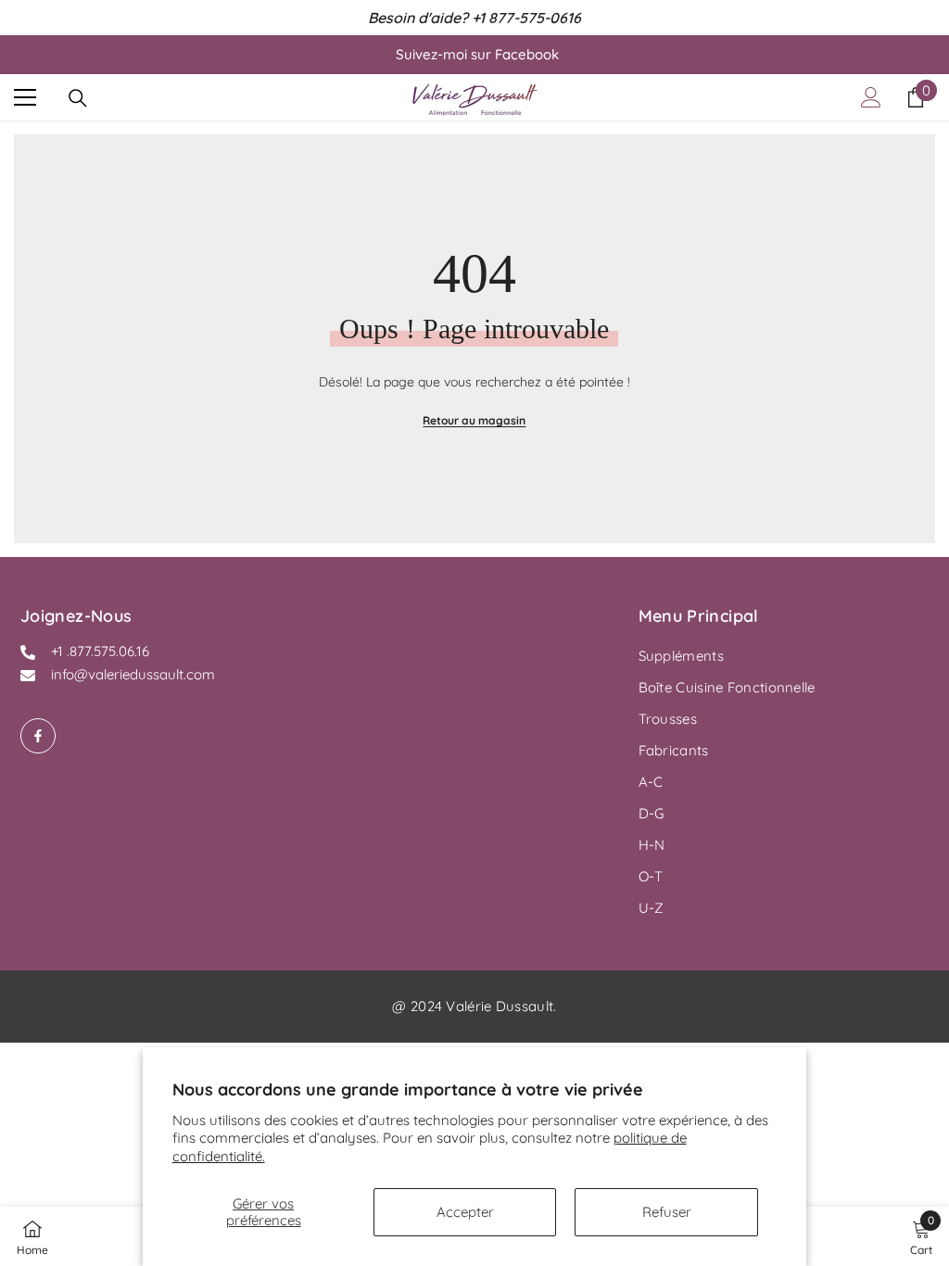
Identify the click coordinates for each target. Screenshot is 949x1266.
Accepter (465, 1212)
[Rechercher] (78, 98)
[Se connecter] (871, 97)
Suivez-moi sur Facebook (477, 54)
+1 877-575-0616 (526, 17)
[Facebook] (38, 735)
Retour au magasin (474, 420)
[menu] (25, 97)
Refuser (666, 1212)
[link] (921, 1236)
